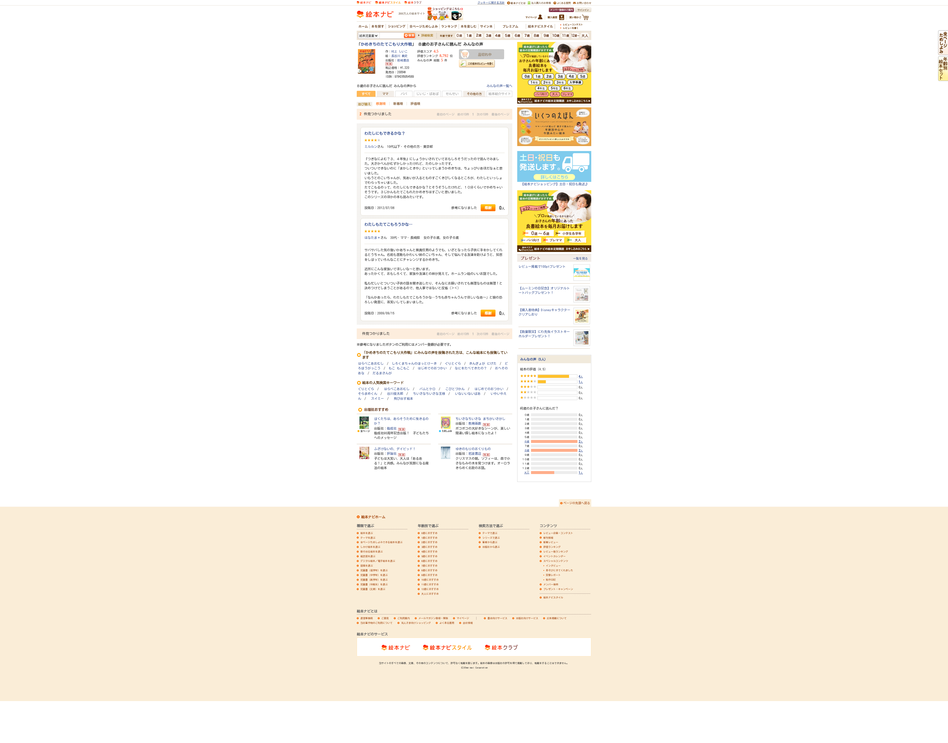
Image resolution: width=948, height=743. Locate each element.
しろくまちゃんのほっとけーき (414, 363)
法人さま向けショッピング (416, 623)
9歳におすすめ (429, 575)
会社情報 (468, 623)
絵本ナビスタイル (553, 597)
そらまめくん (367, 393)
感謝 (488, 208)
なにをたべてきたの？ (471, 368)
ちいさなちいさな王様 (429, 393)
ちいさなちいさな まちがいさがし (480, 418)
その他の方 (474, 93)
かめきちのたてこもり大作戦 (386, 44)
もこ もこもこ (399, 368)
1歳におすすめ (429, 537)
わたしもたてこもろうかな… (388, 224)
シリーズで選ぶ (491, 537)
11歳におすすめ (430, 584)
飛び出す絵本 (403, 398)
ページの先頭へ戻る (576, 502)
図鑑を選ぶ (366, 565)
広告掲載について (557, 618)
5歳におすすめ (429, 556)
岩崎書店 (403, 60)
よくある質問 (446, 623)
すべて (366, 93)
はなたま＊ (372, 237)
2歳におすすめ (429, 542)
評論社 (391, 453)
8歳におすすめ (429, 570)
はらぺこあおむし (371, 363)
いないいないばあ (468, 393)
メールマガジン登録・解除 (433, 618)
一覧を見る (580, 258)
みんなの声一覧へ (499, 86)
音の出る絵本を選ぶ (371, 551)
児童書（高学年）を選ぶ (374, 579)
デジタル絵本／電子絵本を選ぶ (377, 561)
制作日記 (551, 579)
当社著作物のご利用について (376, 623)
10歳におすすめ (430, 579)
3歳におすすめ (429, 547)
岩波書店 (474, 453)
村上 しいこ (399, 51)
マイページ (463, 618)
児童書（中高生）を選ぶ (374, 584)
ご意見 (385, 618)
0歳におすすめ (429, 533)
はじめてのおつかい (432, 368)
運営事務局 (366, 618)
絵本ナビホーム (373, 517)
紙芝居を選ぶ (367, 556)
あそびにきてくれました (559, 570)
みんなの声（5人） (534, 359)
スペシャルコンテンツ (555, 561)
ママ (385, 93)
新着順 (398, 103)
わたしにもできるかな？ (384, 133)
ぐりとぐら (453, 363)
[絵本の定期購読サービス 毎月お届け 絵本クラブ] (412, 2)
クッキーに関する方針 (491, 2)
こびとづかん (455, 389)
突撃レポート (553, 575)
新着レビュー (550, 542)
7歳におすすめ (429, 565)
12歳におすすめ (430, 589)
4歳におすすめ (429, 551)
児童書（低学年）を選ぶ (374, 570)
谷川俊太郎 (395, 393)
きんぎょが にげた (482, 363)
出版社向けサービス (527, 618)
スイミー (377, 398)
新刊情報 (548, 537)
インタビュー (553, 565)
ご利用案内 (403, 618)
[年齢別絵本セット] (943, 78)
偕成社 (391, 428)
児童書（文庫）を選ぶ (372, 589)
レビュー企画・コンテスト (558, 533)
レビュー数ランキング (555, 551)
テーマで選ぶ (489, 533)
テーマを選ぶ (367, 537)
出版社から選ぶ (491, 547)
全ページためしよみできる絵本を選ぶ (381, 542)
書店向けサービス (497, 618)
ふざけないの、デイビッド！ (395, 449)
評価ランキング (552, 547)
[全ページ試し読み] (943, 52)
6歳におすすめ (429, 561)
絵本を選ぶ (366, 533)
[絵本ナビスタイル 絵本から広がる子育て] (387, 2)
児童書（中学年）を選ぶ (374, 575)
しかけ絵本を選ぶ (370, 547)
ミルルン (370, 146)
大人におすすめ (430, 593)
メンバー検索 (550, 584)
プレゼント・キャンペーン (558, 589)
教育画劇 (474, 423)
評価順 (415, 103)
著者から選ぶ (489, 542)
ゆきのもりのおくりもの (473, 449)
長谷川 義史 (399, 55)
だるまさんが (382, 373)
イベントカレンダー (554, 556)
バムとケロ (427, 389)
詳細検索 (427, 35)
